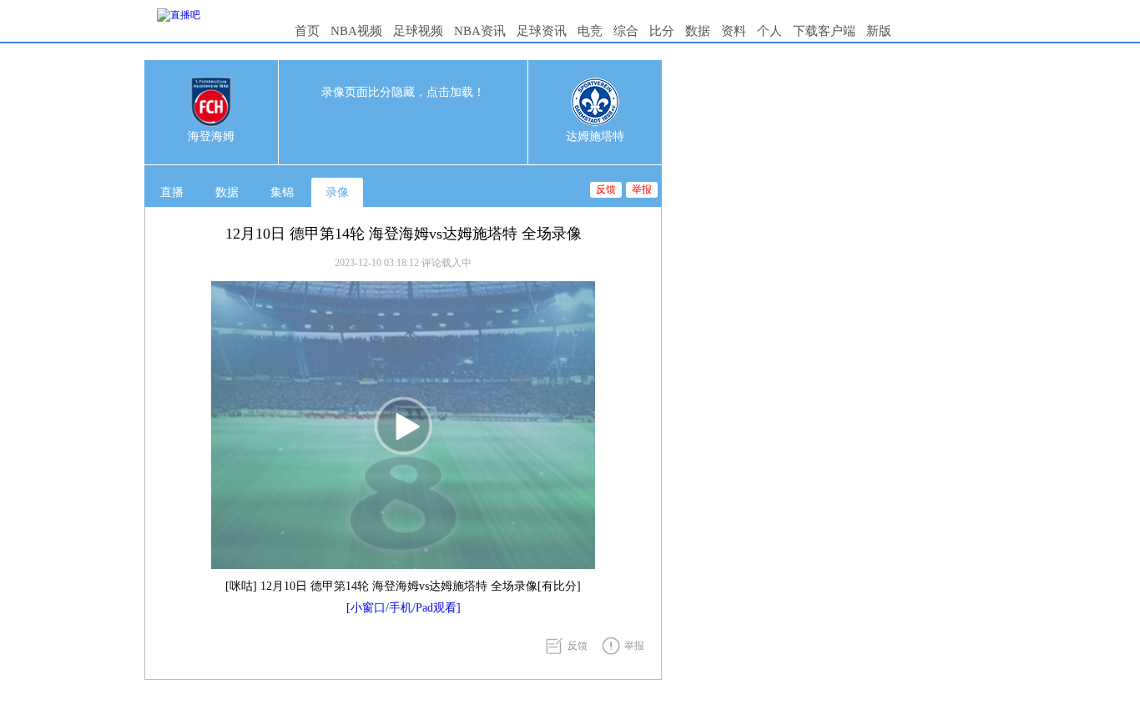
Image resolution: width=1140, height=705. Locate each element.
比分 (661, 31)
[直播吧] (178, 15)
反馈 (606, 189)
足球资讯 (542, 31)
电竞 (590, 31)
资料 (733, 31)
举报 (642, 189)
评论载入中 (446, 263)
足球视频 (418, 31)
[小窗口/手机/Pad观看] (403, 608)
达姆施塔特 (595, 136)
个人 (769, 31)
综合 (625, 31)
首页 (307, 31)
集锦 (282, 192)
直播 (172, 192)
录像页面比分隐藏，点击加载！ (403, 92)
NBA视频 (356, 31)
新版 (878, 31)
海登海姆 (211, 136)
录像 (337, 192)
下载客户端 (824, 31)
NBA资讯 (480, 31)
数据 (697, 31)
